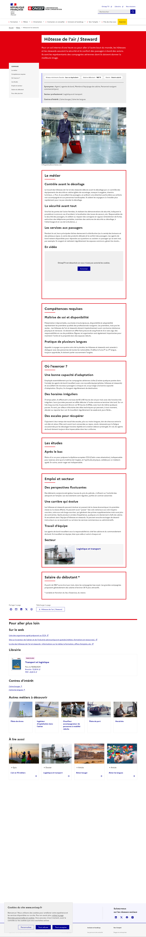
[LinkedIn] (21, 609)
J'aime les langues (16, 689)
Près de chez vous (109, 22)
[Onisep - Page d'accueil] (36, 8)
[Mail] (16, 609)
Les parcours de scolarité (95, 932)
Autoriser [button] (84, 269)
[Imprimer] (11, 609)
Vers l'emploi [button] (93, 22)
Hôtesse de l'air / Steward (51, 609)
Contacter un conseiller (56, 22)
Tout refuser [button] (43, 927)
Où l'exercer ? (15, 78)
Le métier (14, 70)
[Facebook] (31, 609)
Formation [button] (14, 22)
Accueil (11, 27)
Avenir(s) (122, 22)
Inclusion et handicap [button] (75, 22)
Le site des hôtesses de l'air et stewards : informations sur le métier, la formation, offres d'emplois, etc (50, 644)
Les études (14, 82)
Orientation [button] (37, 22)
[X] (26, 609)
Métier (18, 27)
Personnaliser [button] (26, 927)
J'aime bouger (15, 686)
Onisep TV (106, 6)
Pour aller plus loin (17, 93)
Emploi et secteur (16, 86)
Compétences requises (18, 74)
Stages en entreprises (120, 932)
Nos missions (130, 6)
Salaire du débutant (17, 89)
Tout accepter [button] (61, 927)
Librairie (118, 6)
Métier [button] (25, 22)
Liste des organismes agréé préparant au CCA (27, 635)
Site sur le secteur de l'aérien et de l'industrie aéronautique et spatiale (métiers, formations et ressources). (52, 639)
